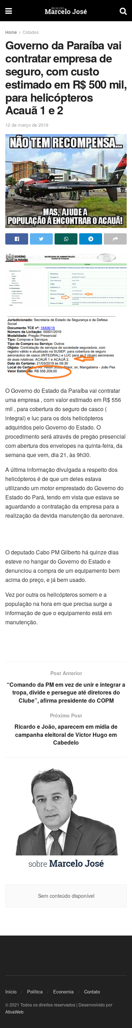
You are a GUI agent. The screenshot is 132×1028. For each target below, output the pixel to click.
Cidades (31, 32)
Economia (63, 991)
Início (11, 991)
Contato (92, 991)
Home (11, 32)
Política (35, 991)
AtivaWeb (14, 1012)
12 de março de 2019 (26, 124)
